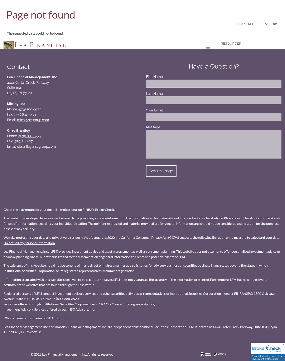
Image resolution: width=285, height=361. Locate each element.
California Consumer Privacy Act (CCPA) (150, 237)
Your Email (170, 110)
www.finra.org (125, 304)
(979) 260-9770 (30, 109)
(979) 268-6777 (29, 136)
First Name (170, 77)
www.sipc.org (145, 304)
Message (169, 127)
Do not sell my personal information (29, 243)
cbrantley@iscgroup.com (36, 147)
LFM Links (269, 24)
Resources (231, 43)
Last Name (170, 94)
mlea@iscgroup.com (33, 120)
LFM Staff (245, 24)
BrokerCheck (104, 209)
